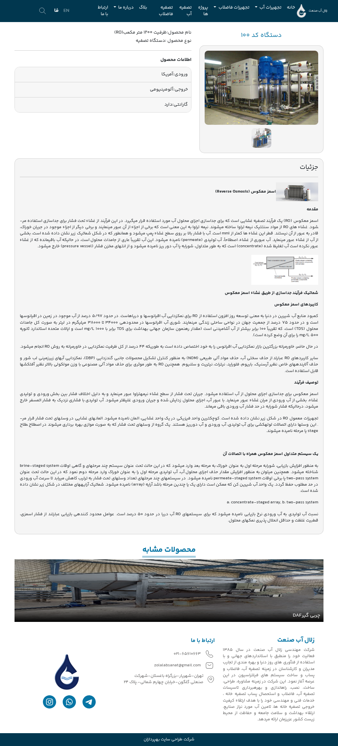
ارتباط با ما (103, 10)
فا (56, 11)
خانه (291, 7)
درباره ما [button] (125, 7)
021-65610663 (187, 654)
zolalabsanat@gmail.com (177, 665)
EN (66, 11)
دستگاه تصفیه (150, 40)
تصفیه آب (185, 10)
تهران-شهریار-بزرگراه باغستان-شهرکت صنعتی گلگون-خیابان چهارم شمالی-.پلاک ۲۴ (163, 679)
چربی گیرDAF (306, 616)
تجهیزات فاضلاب (234, 7)
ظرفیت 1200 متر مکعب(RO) (140, 32)
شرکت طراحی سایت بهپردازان (169, 739)
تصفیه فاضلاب (166, 10)
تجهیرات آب (270, 7)
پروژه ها (203, 10)
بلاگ (143, 7)
